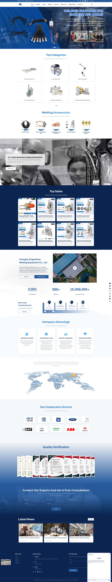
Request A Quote (41, 276)
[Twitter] (80, 1)
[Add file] (89, 580)
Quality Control (72, 4)
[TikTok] (110, 301)
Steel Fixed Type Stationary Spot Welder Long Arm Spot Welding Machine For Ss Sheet (84, 241)
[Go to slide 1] (55, 105)
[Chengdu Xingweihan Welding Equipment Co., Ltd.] (20, 4)
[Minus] (109, 554)
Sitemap (40, 580)
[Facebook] (78, 1)
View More (91, 519)
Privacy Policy (35, 580)
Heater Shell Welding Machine (56, 100)
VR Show (50, 4)
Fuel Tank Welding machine (29, 100)
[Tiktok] (87, 1)
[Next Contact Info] (53, 311)
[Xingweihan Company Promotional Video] (75, 268)
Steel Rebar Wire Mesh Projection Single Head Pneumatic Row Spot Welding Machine (45, 217)
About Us (56, 4)
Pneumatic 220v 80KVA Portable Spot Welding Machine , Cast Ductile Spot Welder (27, 217)
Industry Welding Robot (82, 79)
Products (38, 4)
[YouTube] (110, 299)
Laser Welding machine (56, 79)
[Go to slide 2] (56, 105)
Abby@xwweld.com (38, 568)
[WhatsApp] (110, 286)
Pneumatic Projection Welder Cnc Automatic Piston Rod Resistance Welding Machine (65, 217)
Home (32, 4)
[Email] (110, 283)
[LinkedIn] (110, 296)
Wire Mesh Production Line (29, 79)
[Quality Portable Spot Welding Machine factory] (56, 28)
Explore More (10, 168)
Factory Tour (63, 4)
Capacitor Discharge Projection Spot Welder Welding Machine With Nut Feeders (46, 241)
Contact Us (80, 4)
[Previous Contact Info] (45, 311)
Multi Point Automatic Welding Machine (82, 100)
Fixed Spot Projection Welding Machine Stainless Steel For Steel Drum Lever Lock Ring (65, 241)
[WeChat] (110, 288)
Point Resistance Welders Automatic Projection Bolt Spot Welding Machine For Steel (26, 241)
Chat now (24, 311)
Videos (44, 4)
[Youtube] (85, 1)
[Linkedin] (83, 1)
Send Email (73, 570)
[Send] (109, 580)
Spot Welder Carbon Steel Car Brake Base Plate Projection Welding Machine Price (83, 217)
